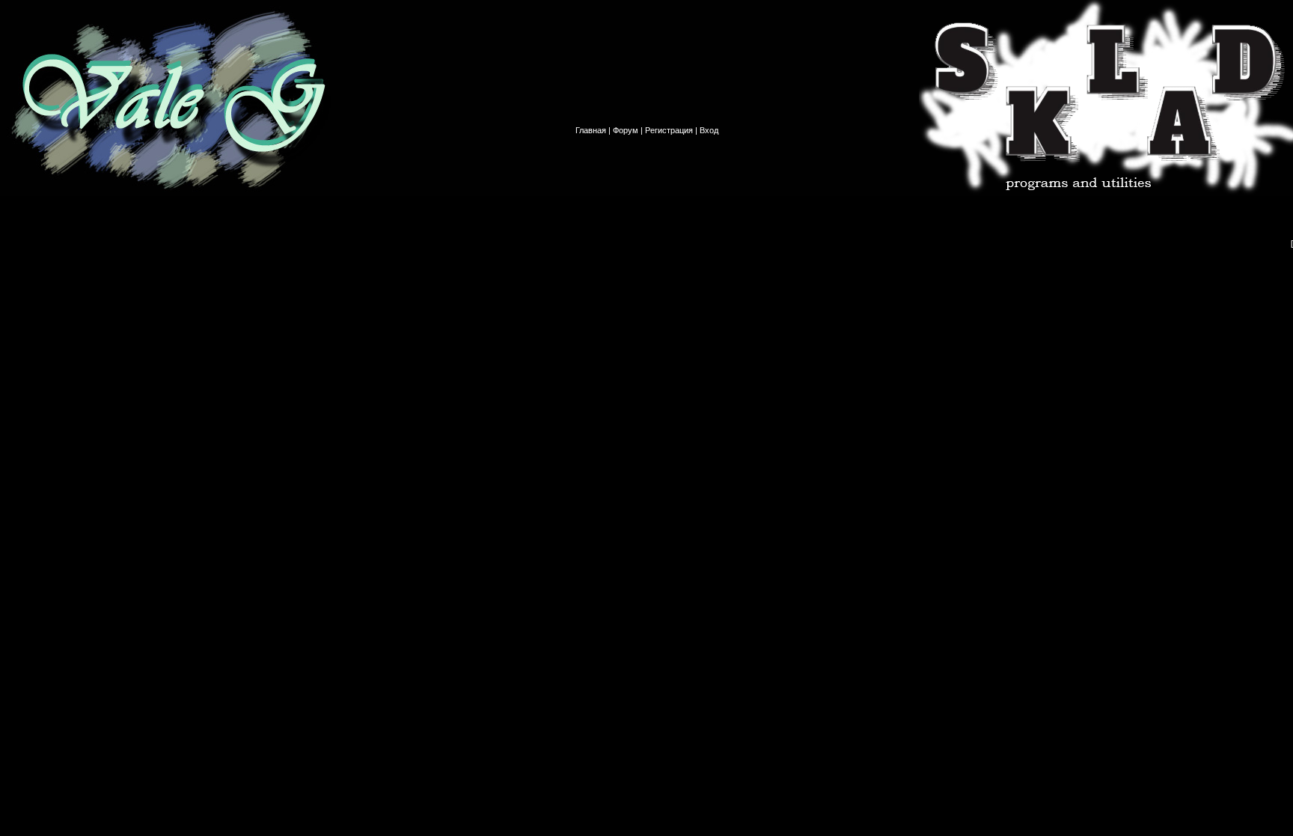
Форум (625, 130)
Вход (709, 130)
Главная (590, 130)
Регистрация (669, 130)
